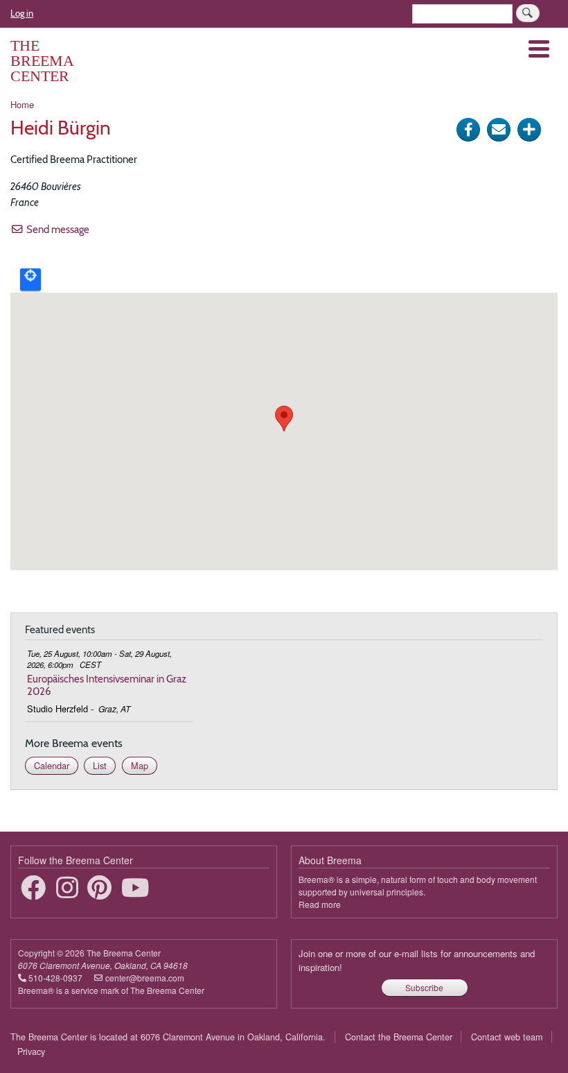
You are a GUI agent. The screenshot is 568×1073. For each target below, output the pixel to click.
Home (22, 104)
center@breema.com (144, 978)
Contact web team (506, 1037)
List (100, 765)
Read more (320, 904)
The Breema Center (41, 61)
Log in (21, 13)
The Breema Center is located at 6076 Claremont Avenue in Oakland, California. (168, 1037)
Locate (30, 279)
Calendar (51, 765)
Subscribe (424, 987)
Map (139, 765)
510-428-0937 (55, 978)
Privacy (31, 1051)
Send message (57, 229)
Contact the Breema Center (398, 1037)
